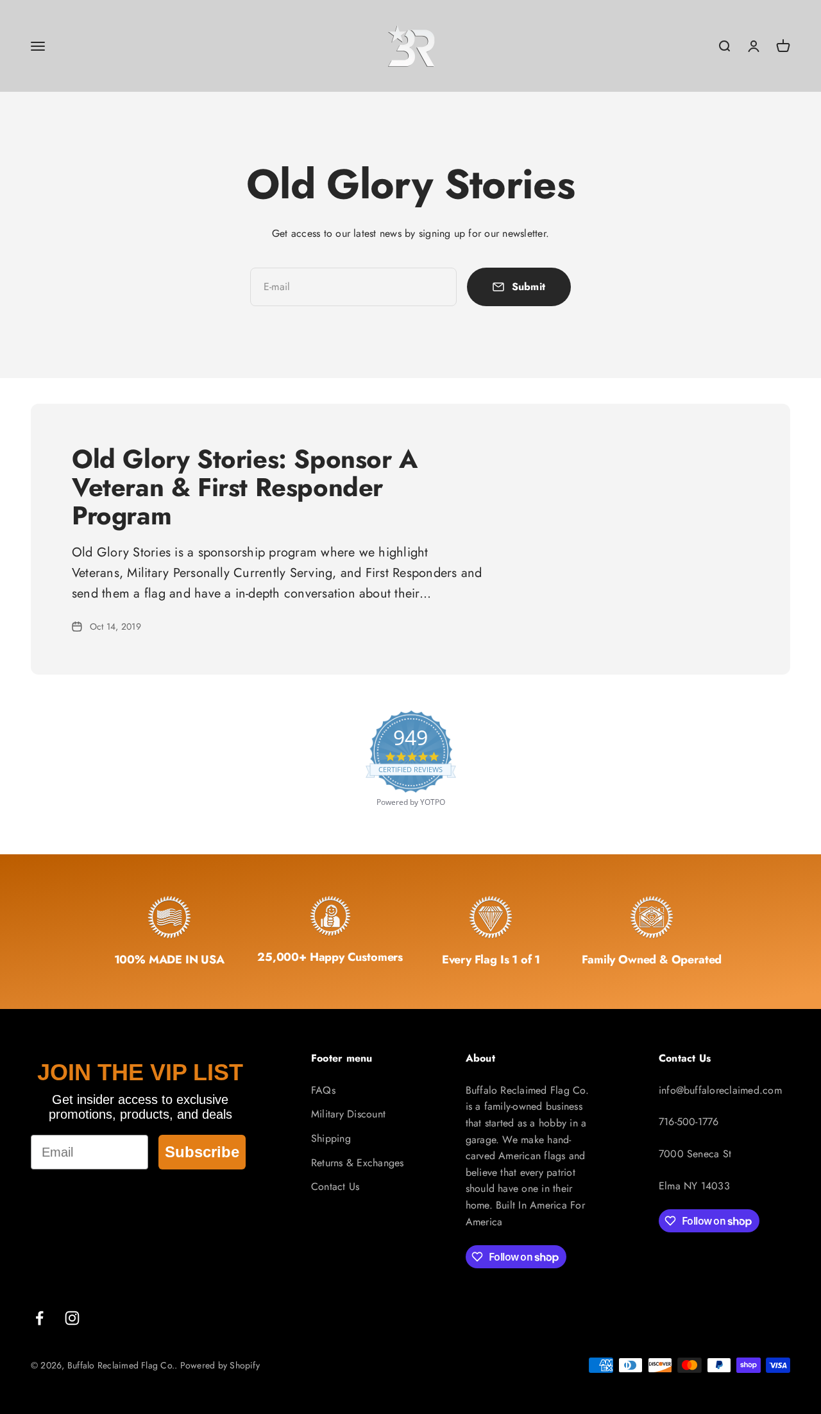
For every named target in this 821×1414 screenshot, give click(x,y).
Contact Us (335, 1186)
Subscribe (202, 1151)
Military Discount (348, 1114)
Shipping (331, 1138)
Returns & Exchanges (357, 1162)
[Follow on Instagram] (72, 1318)
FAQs (323, 1090)
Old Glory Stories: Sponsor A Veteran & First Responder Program (245, 487)
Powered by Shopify (220, 1365)
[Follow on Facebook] (39, 1318)
